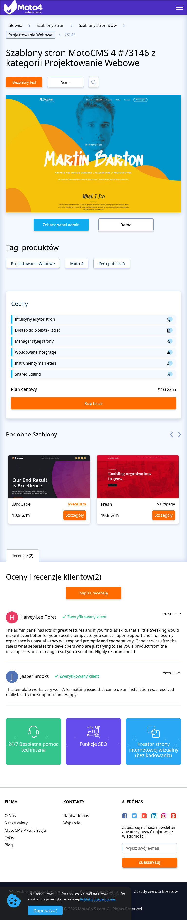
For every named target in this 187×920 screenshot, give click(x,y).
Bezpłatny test (24, 82)
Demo (65, 82)
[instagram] (163, 815)
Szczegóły (75, 515)
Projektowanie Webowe (30, 35)
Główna (15, 25)
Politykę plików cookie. (98, 899)
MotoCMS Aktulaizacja (25, 830)
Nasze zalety (16, 823)
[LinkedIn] (153, 815)
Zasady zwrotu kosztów (156, 891)
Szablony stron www (98, 25)
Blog (9, 845)
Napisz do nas (76, 815)
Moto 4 (76, 263)
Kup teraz (94, 403)
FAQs (9, 837)
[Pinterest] (173, 815)
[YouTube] (144, 815)
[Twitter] (134, 815)
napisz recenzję (93, 593)
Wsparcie (71, 823)
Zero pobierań (112, 263)
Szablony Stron (51, 25)
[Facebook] (124, 815)
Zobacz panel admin (61, 225)
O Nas (10, 815)
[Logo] (19, 7)
